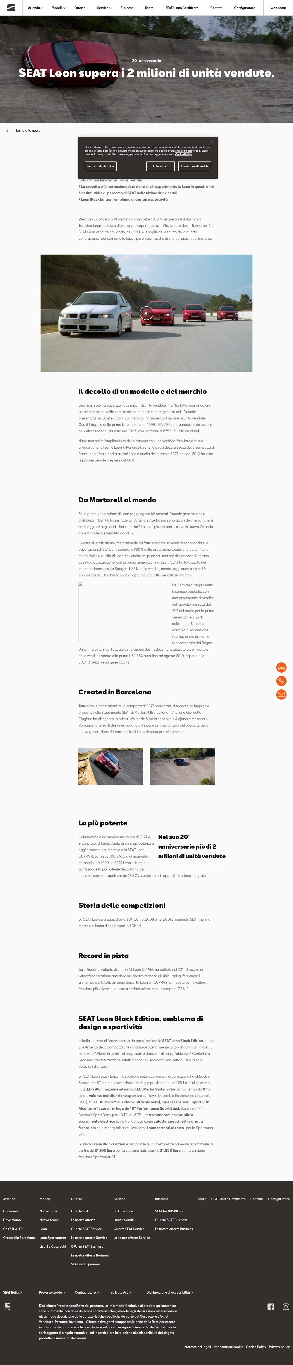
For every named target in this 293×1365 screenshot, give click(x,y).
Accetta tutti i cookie (194, 166)
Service (103, 8)
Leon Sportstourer (53, 1238)
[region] (148, 158)
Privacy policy (279, 1347)
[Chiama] (281, 681)
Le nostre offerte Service (89, 1238)
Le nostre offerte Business (90, 1255)
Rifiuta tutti (160, 166)
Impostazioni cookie (101, 166)
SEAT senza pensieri (85, 1264)
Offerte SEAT (80, 1211)
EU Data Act (119, 1292)
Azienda (34, 8)
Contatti (216, 8)
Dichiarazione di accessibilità (164, 1292)
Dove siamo (12, 1220)
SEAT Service (123, 1211)
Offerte (79, 8)
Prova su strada (50, 1292)
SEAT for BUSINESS (169, 1211)
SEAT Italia (11, 1292)
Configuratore (244, 8)
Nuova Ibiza (48, 1211)
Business (127, 8)
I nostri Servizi (124, 1220)
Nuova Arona (49, 1220)
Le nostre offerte (83, 1220)
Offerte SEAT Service (86, 1229)
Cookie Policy (256, 1347)
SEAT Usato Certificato (182, 8)
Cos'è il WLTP (13, 1229)
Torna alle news (27, 130)
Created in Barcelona (19, 1238)
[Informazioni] (281, 694)
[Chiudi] (211, 141)
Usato (149, 8)
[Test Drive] (281, 667)
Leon (43, 1229)
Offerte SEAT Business (87, 1246)
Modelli (57, 8)
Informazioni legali (197, 1347)
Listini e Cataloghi (53, 1246)
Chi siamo (10, 1211)
